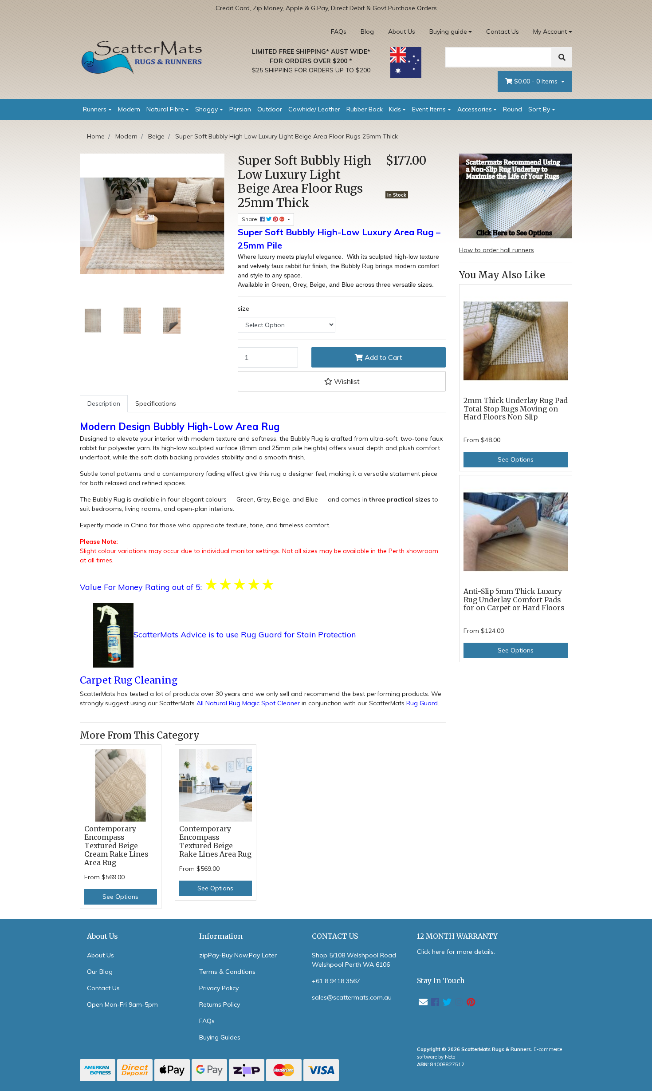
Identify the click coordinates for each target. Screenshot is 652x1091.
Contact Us (502, 32)
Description (103, 403)
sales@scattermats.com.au (352, 997)
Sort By (539, 109)
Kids (395, 109)
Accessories (474, 109)
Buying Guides (219, 1037)
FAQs (338, 32)
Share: (251, 219)
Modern (129, 109)
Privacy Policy (219, 988)
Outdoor (269, 109)
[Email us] (423, 1002)
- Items (536, 81)
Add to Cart (382, 357)
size (243, 308)
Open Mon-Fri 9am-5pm (122, 1004)
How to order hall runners (496, 250)
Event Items (429, 109)
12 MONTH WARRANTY (457, 936)
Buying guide (448, 32)
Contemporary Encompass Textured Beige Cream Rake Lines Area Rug (116, 846)
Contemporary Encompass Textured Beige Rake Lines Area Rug (215, 841)
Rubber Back (364, 109)
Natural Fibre (165, 109)
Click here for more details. (456, 952)
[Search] (562, 57)
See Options (120, 897)
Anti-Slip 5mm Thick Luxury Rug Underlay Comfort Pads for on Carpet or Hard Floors (513, 600)
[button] (342, 381)
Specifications (155, 403)
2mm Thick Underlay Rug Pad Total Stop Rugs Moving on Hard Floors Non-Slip (515, 409)
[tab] (104, 403)
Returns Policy (219, 1004)
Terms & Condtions (227, 972)
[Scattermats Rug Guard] (113, 635)
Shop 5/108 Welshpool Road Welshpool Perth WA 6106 (354, 959)
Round (512, 109)
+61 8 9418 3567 (336, 981)
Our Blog (100, 972)
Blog (367, 32)
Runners (94, 109)
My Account (550, 32)
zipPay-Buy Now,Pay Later (238, 955)
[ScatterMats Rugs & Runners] (142, 57)
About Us (401, 32)
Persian (240, 109)
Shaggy (206, 109)
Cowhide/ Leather (314, 109)
